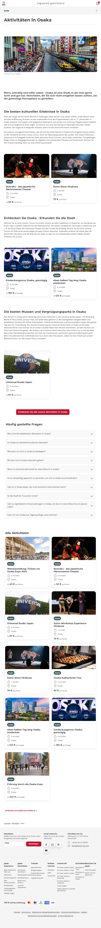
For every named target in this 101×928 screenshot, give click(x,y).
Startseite (7, 823)
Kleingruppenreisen (24, 875)
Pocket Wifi (51, 876)
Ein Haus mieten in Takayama (63, 882)
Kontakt (17, 912)
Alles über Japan (90, 870)
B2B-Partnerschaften (9, 882)
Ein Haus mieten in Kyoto (65, 873)
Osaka (9, 182)
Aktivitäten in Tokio (79, 868)
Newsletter (7, 875)
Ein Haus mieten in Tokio (65, 870)
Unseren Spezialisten (22, 886)
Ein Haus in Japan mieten (65, 867)
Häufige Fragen (9, 893)
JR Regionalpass (36, 870)
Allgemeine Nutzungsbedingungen (42, 916)
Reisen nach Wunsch (22, 882)
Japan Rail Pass (36, 867)
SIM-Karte (51, 870)
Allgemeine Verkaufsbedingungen (46, 912)
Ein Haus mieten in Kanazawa (63, 877)
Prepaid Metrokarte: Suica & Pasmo (38, 874)
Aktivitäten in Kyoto (79, 873)
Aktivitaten (15, 823)
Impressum (26, 912)
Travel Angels (62, 886)
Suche (6, 11)
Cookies (84, 912)
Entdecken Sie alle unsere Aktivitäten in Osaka (42, 412)
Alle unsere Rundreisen (21, 871)
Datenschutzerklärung (70, 912)
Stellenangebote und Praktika (9, 889)
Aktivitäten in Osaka (79, 878)
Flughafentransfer (37, 878)
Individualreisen (23, 878)
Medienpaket (8, 885)
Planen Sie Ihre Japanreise (90, 874)
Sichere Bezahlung (65, 916)
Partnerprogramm (10, 878)
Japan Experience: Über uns (10, 871)
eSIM (49, 873)
